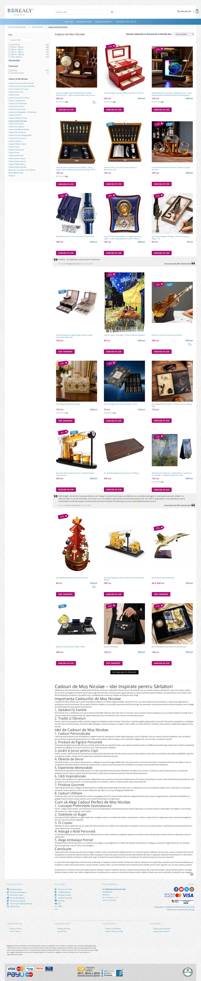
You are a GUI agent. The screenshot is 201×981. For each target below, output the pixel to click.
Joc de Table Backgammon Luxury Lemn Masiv (121, 473)
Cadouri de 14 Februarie (18, 103)
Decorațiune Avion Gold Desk (163, 578)
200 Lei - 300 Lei (17, 49)
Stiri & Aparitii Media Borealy (21, 903)
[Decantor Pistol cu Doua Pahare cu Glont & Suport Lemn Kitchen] (76, 450)
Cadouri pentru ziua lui (17, 161)
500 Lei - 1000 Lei (17, 54)
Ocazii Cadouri (38, 27)
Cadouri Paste (14, 152)
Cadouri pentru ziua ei (17, 158)
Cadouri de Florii (15, 115)
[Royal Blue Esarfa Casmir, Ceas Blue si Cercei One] (76, 213)
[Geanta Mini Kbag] (124, 623)
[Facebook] (176, 889)
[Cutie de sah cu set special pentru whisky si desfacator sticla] (124, 141)
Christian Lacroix (17, 73)
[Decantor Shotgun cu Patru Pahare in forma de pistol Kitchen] (124, 544)
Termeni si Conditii (64, 889)
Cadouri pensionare (16, 155)
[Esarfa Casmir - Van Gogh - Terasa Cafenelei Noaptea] (124, 302)
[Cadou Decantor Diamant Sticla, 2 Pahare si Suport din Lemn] (172, 141)
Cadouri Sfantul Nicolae (18, 167)
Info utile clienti (14, 884)
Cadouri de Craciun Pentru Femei (21, 83)
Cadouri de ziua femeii (17, 132)
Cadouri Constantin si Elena (19, 98)
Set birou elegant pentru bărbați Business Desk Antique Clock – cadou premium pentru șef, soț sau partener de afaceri (75, 94)
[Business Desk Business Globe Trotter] (76, 623)
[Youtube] (181, 889)
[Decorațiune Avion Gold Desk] (172, 544)
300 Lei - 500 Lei (17, 52)
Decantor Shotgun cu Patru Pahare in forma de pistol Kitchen (124, 579)
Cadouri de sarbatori (16, 126)
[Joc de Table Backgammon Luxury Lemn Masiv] (124, 450)
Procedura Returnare (18, 892)
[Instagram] (191, 889)
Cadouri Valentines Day (114, 931)
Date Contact (15, 906)
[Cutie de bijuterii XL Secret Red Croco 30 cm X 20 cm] (124, 67)
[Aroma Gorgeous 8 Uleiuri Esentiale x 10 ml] (124, 381)
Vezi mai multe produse (124, 672)
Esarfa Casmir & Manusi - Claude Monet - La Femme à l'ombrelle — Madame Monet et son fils (172, 474)
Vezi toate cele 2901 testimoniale (177, 263)
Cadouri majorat (15, 141)
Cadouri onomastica (16, 149)
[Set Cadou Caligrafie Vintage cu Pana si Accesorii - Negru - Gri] (172, 213)
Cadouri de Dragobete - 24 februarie (22, 112)
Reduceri (12, 175)
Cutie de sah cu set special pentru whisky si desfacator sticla (120, 168)
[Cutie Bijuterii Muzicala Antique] (76, 381)
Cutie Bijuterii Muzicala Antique (68, 404)
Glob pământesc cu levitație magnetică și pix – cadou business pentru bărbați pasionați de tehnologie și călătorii (172, 94)
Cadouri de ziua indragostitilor (20, 135)
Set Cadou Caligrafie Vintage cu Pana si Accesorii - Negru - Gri (171, 237)
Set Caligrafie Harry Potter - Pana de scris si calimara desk (172, 405)
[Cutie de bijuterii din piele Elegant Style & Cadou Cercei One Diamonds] (76, 302)
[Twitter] (186, 889)
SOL (59, 903)
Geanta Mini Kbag (110, 647)
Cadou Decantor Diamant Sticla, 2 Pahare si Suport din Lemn (171, 168)
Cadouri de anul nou (16, 106)
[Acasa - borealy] (20, 12)
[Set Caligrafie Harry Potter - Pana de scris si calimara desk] (172, 381)
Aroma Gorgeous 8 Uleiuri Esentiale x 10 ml (120, 404)
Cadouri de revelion (16, 124)
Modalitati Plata (16, 889)
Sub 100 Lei (15, 44)
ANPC (59, 906)
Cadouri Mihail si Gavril (17, 144)
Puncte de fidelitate (17, 898)
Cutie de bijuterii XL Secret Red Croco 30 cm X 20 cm (124, 93)
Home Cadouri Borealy (17, 27)
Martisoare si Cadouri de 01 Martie (22, 170)
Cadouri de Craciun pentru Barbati (22, 86)
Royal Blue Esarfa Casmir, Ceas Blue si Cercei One (75, 236)
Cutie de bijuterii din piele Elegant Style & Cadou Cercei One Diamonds (74, 336)
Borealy (14, 70)
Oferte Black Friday (16, 173)
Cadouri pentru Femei (160, 931)
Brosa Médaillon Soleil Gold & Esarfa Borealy (169, 647)
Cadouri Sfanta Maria (17, 164)
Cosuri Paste (62, 931)
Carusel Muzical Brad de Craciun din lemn (72, 578)
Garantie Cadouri (64, 895)
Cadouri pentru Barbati (161, 929)
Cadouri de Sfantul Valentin (19, 129)
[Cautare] (112, 12)
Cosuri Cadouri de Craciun (19, 89)
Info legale (60, 884)
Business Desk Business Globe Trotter (70, 647)
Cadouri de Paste (63, 929)
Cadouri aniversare (16, 92)
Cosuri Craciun (15, 931)
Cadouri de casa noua (17, 109)
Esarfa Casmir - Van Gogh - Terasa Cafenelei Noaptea (124, 335)
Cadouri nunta (14, 147)
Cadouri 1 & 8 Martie (113, 929)
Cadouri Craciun (15, 929)
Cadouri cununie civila (17, 100)
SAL (56, 909)
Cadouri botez (14, 95)
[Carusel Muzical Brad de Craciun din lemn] (76, 544)
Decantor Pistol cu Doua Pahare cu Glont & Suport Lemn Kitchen (75, 474)
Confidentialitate (63, 892)
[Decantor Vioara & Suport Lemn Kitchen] (172, 302)
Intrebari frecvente (64, 898)
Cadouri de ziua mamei (17, 138)
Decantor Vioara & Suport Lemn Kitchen (167, 335)
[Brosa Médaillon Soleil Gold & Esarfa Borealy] (172, 623)
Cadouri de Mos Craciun (18, 118)
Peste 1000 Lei (16, 57)
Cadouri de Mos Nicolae (18, 121)
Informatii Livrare (16, 895)
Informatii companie (17, 901)
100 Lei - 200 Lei (17, 47)
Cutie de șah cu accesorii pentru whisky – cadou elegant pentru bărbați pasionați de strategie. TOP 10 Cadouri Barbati (76, 168)
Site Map (61, 901)
